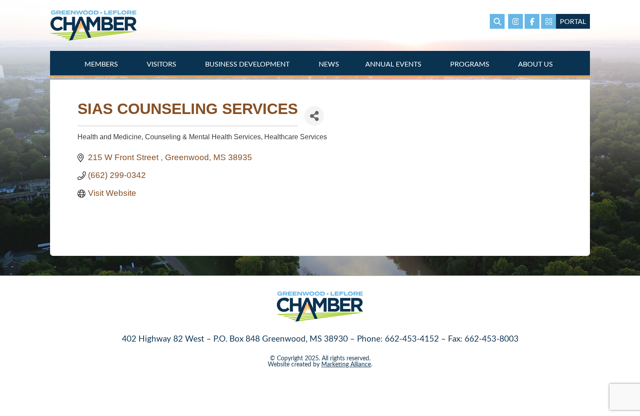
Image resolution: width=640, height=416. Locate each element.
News (329, 63)
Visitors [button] (162, 63)
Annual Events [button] (394, 63)
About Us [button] (536, 63)
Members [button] (102, 63)
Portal (573, 21)
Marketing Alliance (346, 364)
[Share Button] (314, 116)
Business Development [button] (248, 63)
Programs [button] (470, 63)
